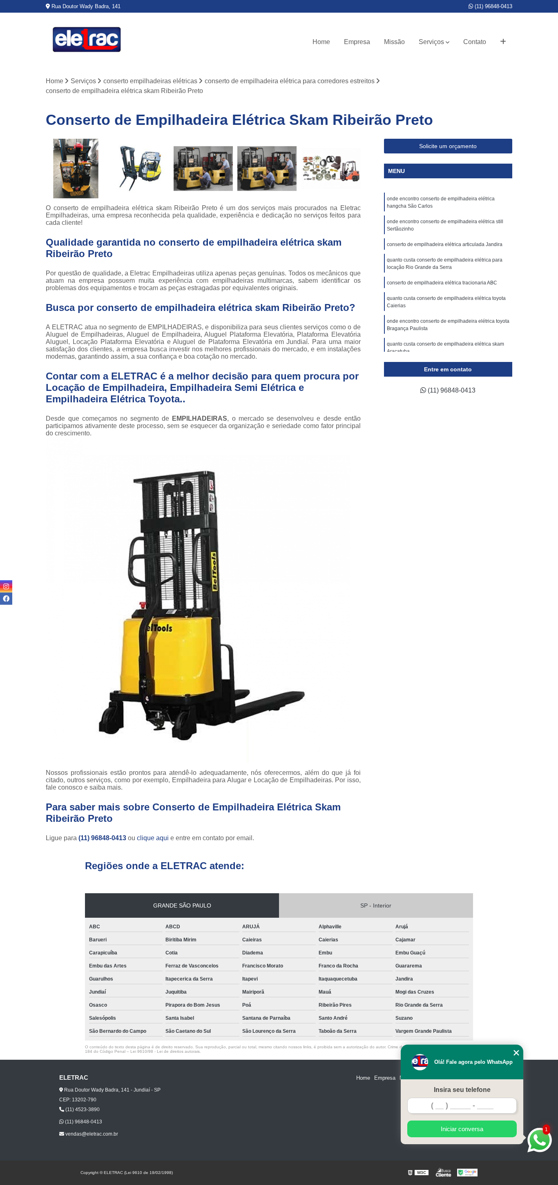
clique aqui (153, 837)
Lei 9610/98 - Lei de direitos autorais (165, 1051)
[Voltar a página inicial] (86, 42)
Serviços (431, 41)
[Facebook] (6, 598)
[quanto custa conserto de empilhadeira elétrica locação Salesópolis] (267, 168)
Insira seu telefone (462, 1089)
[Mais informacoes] (503, 42)
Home (321, 41)
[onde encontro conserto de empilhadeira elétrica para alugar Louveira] (331, 168)
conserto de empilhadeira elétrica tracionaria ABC (442, 283)
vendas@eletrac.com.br (91, 1134)
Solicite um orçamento (448, 146)
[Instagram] (6, 586)
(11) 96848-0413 (492, 6)
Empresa (357, 41)
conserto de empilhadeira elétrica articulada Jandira (444, 244)
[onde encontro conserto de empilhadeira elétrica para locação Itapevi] (75, 168)
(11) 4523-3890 (82, 1109)
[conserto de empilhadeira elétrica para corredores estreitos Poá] (140, 168)
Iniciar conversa (462, 1128)
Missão (394, 41)
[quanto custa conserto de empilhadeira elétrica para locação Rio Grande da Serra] (203, 168)
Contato (474, 41)
